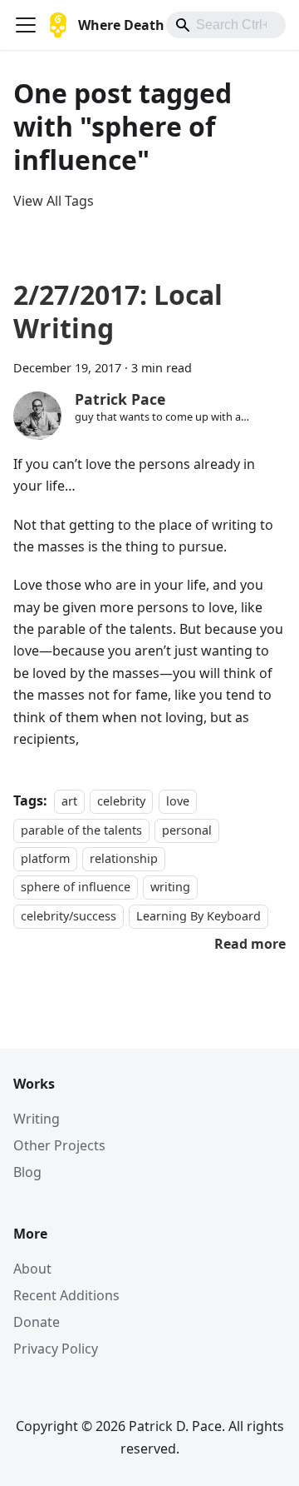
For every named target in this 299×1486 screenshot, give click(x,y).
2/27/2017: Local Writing (118, 311)
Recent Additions (66, 1295)
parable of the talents (81, 830)
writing (170, 887)
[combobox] (226, 25)
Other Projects (59, 1145)
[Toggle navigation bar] (25, 24)
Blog (27, 1172)
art (69, 801)
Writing (36, 1119)
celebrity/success (68, 916)
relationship (124, 858)
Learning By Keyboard (198, 916)
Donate (36, 1322)
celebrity (121, 801)
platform (45, 858)
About (32, 1268)
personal (187, 830)
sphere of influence (75, 887)
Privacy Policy (55, 1348)
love (177, 801)
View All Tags (53, 201)
